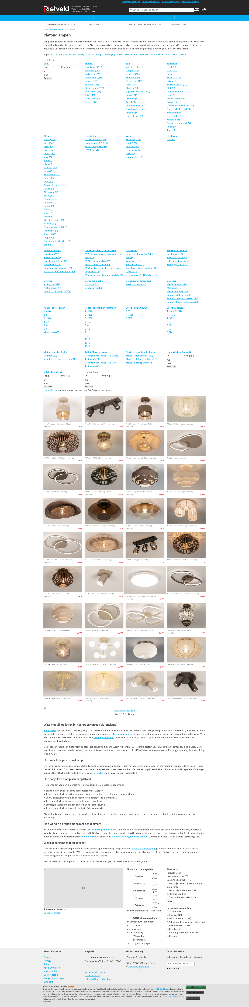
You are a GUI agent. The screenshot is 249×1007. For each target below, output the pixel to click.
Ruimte (89, 64)
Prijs (46, 64)
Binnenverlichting (56, 29)
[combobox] (161, 10)
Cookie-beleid (51, 975)
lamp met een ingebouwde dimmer (130, 837)
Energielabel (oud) (176, 308)
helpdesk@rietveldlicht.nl (97, 979)
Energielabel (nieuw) (136, 308)
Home (47, 17)
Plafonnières (50, 730)
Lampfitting (91, 136)
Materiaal (172, 64)
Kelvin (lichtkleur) (53, 372)
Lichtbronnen (156, 17)
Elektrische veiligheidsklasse (141, 352)
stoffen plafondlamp (104, 737)
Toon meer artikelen (124, 711)
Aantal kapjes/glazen (55, 308)
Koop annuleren (52, 968)
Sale (177, 17)
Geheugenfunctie (94, 281)
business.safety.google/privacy (172, 996)
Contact (48, 957)
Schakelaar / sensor (177, 251)
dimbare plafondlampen (104, 830)
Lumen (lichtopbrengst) (179, 352)
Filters (50, 60)
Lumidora (48, 982)
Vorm (129, 136)
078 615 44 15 (92, 976)
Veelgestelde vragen (54, 978)
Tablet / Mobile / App (96, 352)
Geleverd (172, 281)
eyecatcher (100, 773)
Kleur (47, 136)
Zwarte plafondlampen (143, 849)
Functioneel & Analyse (194, 992)
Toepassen (48, 78)
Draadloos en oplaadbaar (139, 281)
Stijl (128, 64)
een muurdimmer (90, 837)
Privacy (47, 961)
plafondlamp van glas (122, 734)
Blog (192, 17)
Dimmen (48, 281)
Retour (47, 964)
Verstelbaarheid (52, 251)
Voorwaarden (50, 971)
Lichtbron (172, 136)
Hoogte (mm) (92, 372)
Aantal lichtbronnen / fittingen (101, 308)
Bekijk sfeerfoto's (52, 913)
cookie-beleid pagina (162, 989)
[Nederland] (202, 3)
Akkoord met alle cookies (196, 987)
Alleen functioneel (193, 998)
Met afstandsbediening (56, 352)
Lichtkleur (131, 251)
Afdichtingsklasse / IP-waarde (100, 251)
